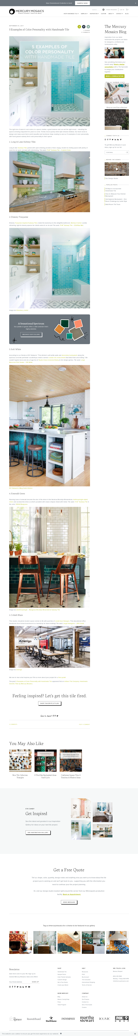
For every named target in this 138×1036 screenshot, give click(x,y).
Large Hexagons (69, 623)
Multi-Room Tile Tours (112, 204)
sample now (82, 3)
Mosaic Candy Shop (63, 999)
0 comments (85, 32)
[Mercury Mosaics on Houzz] (118, 139)
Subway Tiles (22, 148)
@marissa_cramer (22, 310)
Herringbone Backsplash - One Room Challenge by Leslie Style (116, 200)
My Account (85, 977)
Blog (127, 13)
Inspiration (94, 13)
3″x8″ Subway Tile (66, 225)
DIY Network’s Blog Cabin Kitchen (21, 488)
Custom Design (62, 979)
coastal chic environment (57, 357)
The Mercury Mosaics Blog (116, 28)
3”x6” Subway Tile (81, 502)
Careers (84, 1007)
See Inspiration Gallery (38, 832)
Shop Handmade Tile (71, 13)
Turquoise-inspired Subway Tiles (26, 223)
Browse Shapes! (118, 971)
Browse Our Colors (31, 334)
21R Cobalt (80, 623)
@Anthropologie (21, 610)
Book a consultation (115, 76)
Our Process (85, 999)
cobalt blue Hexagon (62, 621)
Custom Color (66, 150)
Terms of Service (87, 985)
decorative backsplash (69, 355)
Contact (119, 13)
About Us (84, 997)
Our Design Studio (111, 178)
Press (59, 1002)
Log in (122, 9)
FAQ (83, 974)
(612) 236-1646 (117, 976)
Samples (84, 13)
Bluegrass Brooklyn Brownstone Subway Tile (44, 610)
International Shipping (88, 982)
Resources (85, 972)
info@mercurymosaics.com (121, 981)
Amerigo (19, 670)
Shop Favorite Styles (49, 703)
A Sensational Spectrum (31, 323)
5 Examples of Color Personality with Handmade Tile (34, 681)
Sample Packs (62, 974)
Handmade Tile (62, 972)
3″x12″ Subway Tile (53, 150)
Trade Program (111, 9)
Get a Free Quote (63, 982)
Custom (103, 13)
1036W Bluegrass (21, 504)
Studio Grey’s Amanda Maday (49, 360)
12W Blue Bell (78, 225)
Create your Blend (63, 985)
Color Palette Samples (64, 977)
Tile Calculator (86, 979)
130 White (29, 362)
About (111, 13)
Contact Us (85, 1002)
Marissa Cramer (76, 223)
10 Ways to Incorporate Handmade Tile (113, 190)
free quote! (62, 677)
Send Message (69, 902)
